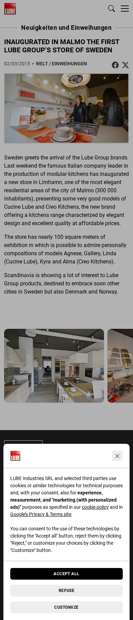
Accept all (66, 573)
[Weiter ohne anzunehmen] (117, 456)
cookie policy (95, 507)
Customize (66, 607)
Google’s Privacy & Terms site (40, 514)
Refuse (67, 590)
